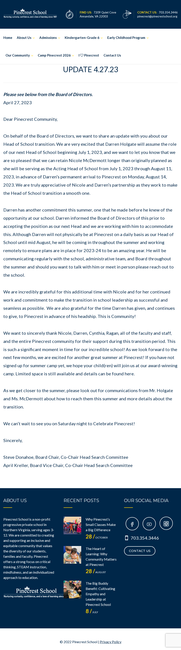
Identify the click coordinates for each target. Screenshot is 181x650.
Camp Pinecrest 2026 (54, 55)
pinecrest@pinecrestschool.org (157, 16)
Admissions (48, 38)
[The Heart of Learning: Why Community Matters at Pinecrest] (72, 555)
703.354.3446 (145, 537)
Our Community (18, 55)
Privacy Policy (110, 642)
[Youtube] (149, 524)
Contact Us (112, 55)
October (97, 537)
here (129, 373)
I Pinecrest (89, 55)
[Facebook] (132, 524)
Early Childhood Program (126, 38)
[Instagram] (166, 524)
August (96, 572)
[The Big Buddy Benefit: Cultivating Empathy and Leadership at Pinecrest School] (72, 589)
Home (7, 38)
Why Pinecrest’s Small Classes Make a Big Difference (101, 524)
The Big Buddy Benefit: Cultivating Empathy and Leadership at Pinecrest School (100, 594)
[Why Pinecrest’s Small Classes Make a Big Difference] (72, 525)
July (92, 612)
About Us (24, 38)
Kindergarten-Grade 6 (82, 38)
